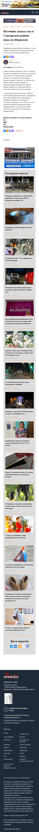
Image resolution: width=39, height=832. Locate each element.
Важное (22, 737)
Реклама (7, 745)
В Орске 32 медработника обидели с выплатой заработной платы (17, 629)
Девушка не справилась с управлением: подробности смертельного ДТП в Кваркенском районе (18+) (18, 198)
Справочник (24, 734)
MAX (5, 122)
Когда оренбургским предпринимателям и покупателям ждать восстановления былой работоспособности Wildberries (19, 321)
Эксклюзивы (8, 737)
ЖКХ (5, 756)
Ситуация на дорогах (24, 741)
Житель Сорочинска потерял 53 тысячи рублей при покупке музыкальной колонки (19, 474)
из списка (7, 824)
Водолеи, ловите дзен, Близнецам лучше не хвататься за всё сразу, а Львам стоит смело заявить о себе (19, 352)
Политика (23, 747)
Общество (23, 750)
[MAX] (12, 57)
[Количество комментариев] (19, 203)
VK (4, 120)
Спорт (22, 753)
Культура (7, 753)
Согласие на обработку (12, 715)
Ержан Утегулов (14, 62)
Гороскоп (7, 740)
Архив (6, 733)
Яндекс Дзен (8, 127)
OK (4, 124)
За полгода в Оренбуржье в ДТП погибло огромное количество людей (19, 566)
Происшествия (25, 745)
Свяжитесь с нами (10, 682)
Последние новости (16, 173)
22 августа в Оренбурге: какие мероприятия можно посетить (15, 536)
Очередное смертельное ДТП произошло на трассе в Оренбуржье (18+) (19, 412)
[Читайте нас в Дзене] (23, 646)
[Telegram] (10, 57)
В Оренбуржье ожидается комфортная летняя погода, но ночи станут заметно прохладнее (18, 506)
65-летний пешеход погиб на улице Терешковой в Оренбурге (17, 383)
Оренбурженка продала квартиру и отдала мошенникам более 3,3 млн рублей (17, 443)
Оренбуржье (8, 759)
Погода (22, 756)
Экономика (8, 750)
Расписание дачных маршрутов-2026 (10, 766)
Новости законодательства (26, 760)
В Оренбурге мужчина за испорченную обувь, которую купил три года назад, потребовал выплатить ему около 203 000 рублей (18, 597)
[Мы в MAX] (27, 646)
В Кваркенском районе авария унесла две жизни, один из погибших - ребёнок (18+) (18, 289)
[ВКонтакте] (4, 57)
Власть (6, 747)
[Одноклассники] (7, 57)
